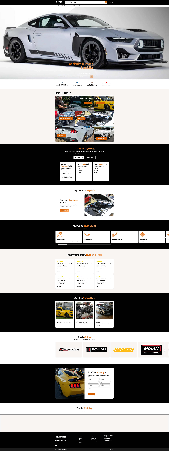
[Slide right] (165, 238)
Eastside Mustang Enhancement (60, 449)
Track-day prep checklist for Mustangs (63, 321)
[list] (84, 237)
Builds (80, 439)
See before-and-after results (84, 256)
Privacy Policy (93, 439)
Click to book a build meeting (65, 118)
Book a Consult (91, 394)
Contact (80, 442)
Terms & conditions (94, 438)
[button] (112, 2)
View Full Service (83, 228)
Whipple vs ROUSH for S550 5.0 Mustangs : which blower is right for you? (84, 321)
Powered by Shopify (66, 449)
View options (88, 103)
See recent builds (90, 157)
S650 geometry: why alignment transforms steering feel (103, 321)
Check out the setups (101, 138)
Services (80, 438)
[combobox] (89, 2)
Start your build (78, 157)
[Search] (91, 76)
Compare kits (64, 210)
